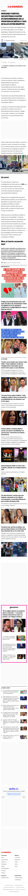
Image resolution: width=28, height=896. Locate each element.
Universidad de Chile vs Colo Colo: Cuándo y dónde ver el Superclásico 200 (13, 468)
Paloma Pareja (10, 40)
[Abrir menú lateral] (2, 7)
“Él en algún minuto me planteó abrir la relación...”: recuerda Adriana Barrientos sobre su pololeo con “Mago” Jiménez (13, 614)
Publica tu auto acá (14, 794)
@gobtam (20, 253)
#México (3, 248)
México (19, 262)
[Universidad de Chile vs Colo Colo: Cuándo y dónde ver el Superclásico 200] (14, 484)
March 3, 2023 (22, 259)
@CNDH (12, 248)
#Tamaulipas (11, 253)
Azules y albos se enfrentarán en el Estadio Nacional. (13, 473)
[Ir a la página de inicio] (15, 7)
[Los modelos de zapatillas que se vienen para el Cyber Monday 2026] (21, 638)
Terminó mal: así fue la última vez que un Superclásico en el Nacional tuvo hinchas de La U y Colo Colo (13, 529)
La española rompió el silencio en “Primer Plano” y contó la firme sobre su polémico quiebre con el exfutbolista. (12, 405)
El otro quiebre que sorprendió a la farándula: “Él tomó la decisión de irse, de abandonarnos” (11, 692)
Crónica (3, 11)
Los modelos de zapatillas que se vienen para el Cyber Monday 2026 (8, 638)
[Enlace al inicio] (14, 607)
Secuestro (14, 262)
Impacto (9, 262)
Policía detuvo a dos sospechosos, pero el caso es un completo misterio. (14, 504)
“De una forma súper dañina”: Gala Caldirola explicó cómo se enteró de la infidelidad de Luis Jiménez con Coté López (13, 398)
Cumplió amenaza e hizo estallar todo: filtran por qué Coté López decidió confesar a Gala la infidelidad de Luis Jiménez (10, 714)
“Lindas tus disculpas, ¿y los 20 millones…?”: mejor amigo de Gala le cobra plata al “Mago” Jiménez (9, 657)
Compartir (4, 62)
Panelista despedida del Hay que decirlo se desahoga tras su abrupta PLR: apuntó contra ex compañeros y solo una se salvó (14, 305)
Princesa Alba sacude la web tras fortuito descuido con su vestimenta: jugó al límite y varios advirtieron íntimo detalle (11, 707)
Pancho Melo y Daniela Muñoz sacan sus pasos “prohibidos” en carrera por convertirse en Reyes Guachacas (12, 432)
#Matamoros (4, 253)
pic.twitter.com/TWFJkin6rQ (8, 258)
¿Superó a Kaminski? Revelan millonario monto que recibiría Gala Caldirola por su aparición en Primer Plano (11, 722)
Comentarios (12, 62)
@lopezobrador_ (22, 256)
